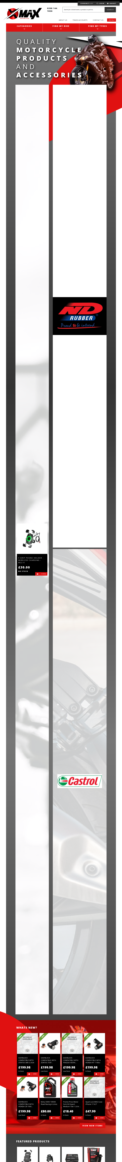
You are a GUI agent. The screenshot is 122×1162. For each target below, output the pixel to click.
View (43, 574)
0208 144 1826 (52, 9)
